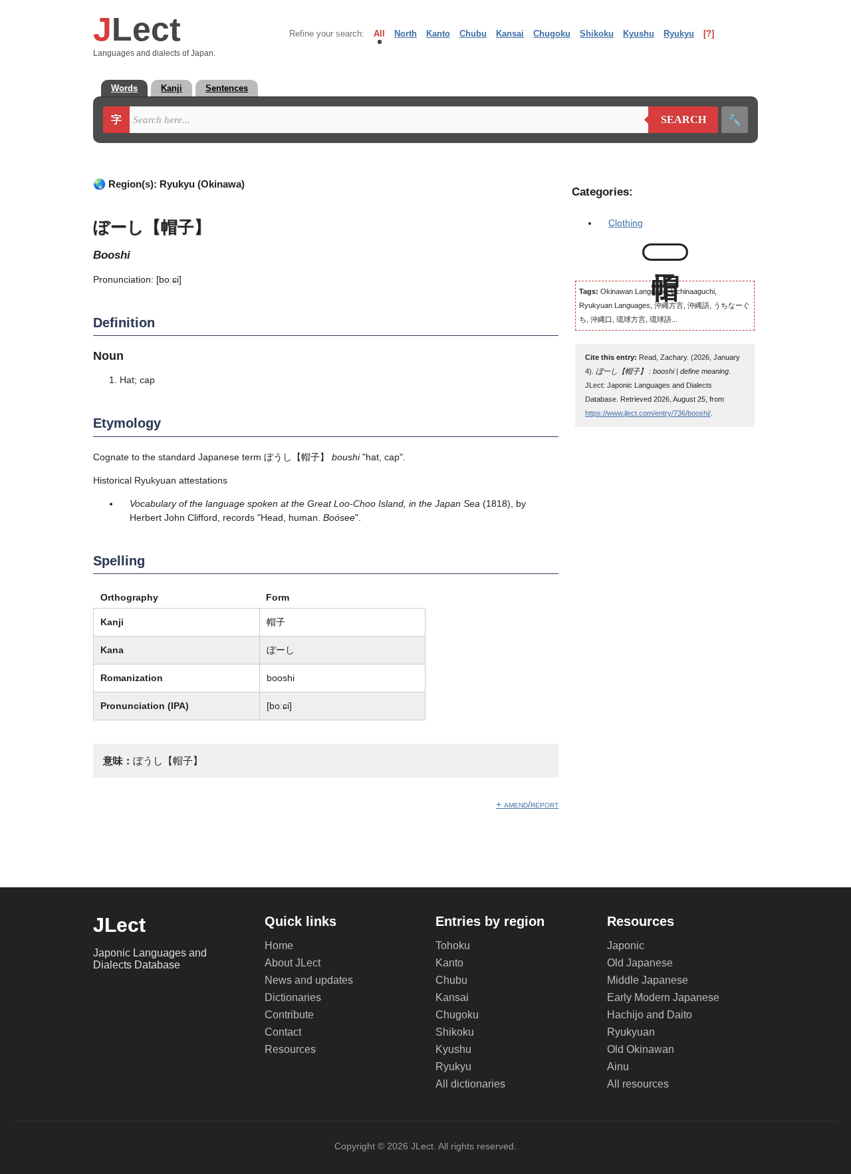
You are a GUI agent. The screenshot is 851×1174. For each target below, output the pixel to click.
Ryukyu (679, 34)
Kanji (171, 88)
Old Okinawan (640, 1049)
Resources (290, 1049)
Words (124, 88)
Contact (283, 1032)
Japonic (625, 945)
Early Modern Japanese (663, 997)
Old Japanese (640, 962)
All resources (638, 1084)
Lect (137, 29)
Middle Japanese (647, 980)
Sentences (226, 88)
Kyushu (638, 34)
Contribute (289, 1014)
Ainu (618, 1066)
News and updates (309, 980)
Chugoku (551, 34)
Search (677, 120)
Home (279, 945)
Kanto (438, 34)
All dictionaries (470, 1084)
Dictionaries (293, 997)
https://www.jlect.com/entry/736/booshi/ (648, 413)
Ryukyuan (631, 1032)
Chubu (473, 34)
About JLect (292, 962)
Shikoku (597, 34)
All (379, 34)
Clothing (625, 223)
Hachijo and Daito (649, 1014)
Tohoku (452, 945)
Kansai (510, 34)
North (405, 34)
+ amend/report (527, 804)
